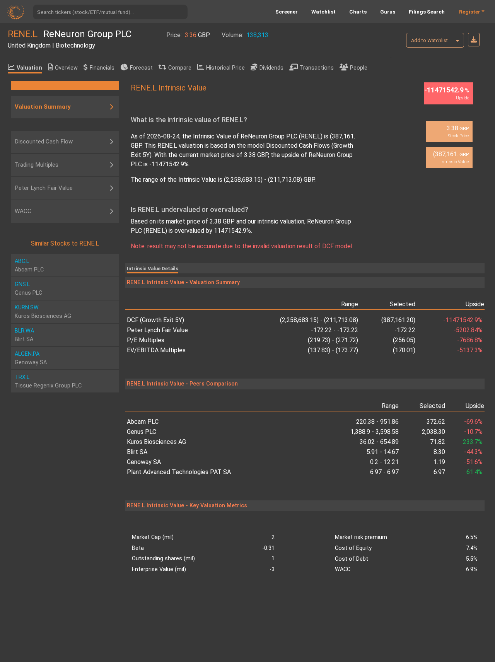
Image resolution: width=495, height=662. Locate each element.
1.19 (439, 462)
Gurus (387, 12)
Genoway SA (144, 462)
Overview (66, 68)
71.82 (437, 441)
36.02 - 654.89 (379, 441)
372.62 (436, 421)
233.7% (473, 441)
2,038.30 (433, 431)
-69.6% (473, 421)
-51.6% (473, 462)
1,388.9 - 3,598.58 (374, 431)
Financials (102, 68)
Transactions (317, 68)
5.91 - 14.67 (383, 452)
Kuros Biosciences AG (156, 441)
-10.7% (473, 431)
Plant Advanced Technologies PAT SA (179, 472)
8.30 (439, 452)
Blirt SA (137, 452)
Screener (286, 12)
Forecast (141, 68)
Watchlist (323, 12)
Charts (358, 12)
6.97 (439, 472)
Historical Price (225, 68)
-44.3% (473, 452)
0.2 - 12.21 (384, 462)
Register (469, 12)
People (358, 68)
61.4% (474, 472)
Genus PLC (141, 431)
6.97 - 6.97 (384, 472)
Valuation (29, 68)
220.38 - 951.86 (377, 421)
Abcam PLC (143, 421)
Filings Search (427, 12)
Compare (179, 68)
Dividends (271, 68)
